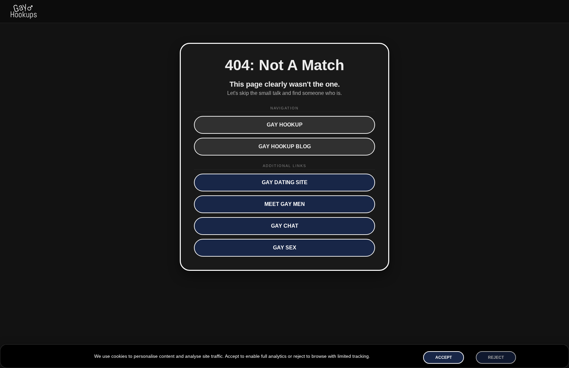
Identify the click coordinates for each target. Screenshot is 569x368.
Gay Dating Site (285, 182)
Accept (443, 357)
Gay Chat (284, 226)
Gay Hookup (285, 124)
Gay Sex (284, 247)
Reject (496, 357)
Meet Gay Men (284, 204)
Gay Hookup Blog (284, 146)
